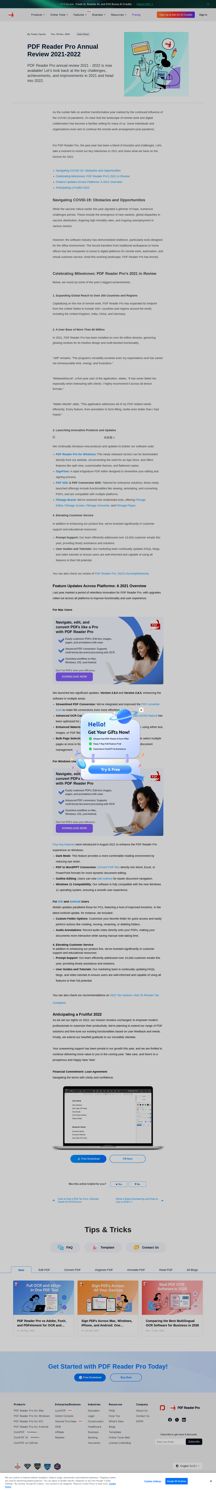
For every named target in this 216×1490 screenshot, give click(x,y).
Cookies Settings (152, 1481)
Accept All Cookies (176, 1481)
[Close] (210, 1481)
